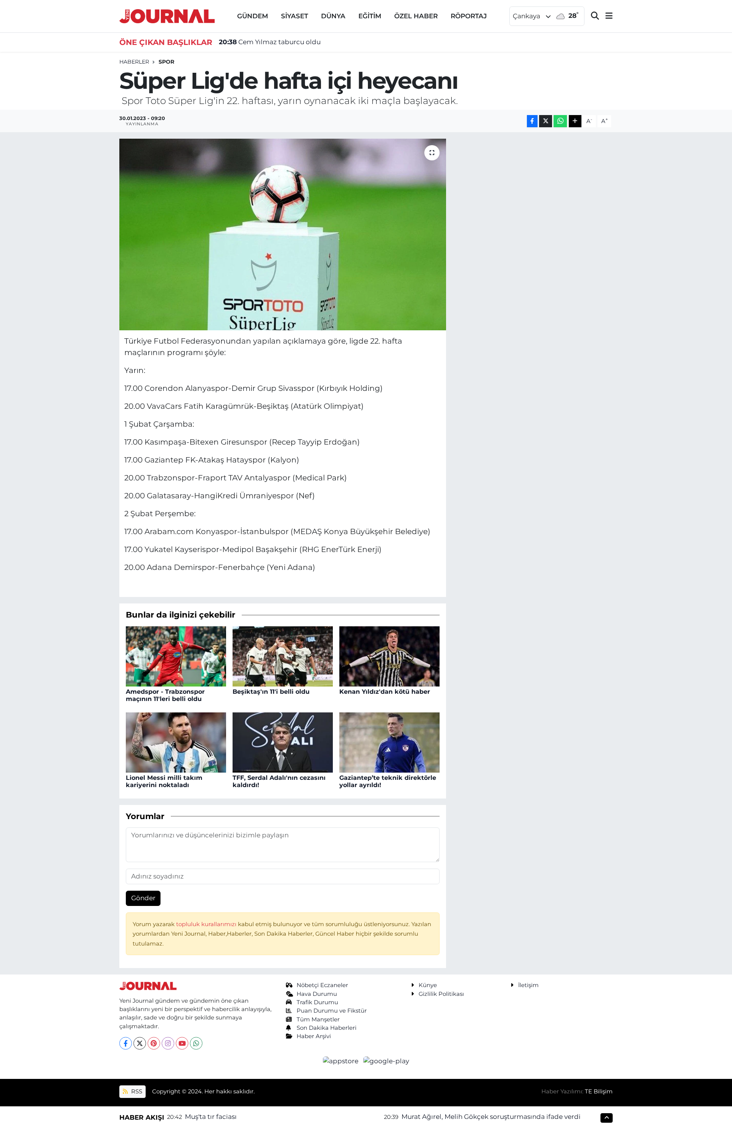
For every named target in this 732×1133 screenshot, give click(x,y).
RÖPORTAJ (469, 16)
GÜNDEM (252, 16)
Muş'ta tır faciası (211, 1116)
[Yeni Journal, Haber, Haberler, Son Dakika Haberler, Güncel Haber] (167, 15)
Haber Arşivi (314, 1036)
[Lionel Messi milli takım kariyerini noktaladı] (176, 742)
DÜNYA (333, 16)
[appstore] (341, 1060)
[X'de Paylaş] (545, 121)
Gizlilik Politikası (441, 994)
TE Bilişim (599, 1091)
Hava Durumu (317, 994)
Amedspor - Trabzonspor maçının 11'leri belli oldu (165, 695)
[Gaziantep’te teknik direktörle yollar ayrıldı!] (389, 742)
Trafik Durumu (317, 1002)
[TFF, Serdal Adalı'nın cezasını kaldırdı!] (283, 742)
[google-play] (386, 1060)
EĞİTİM (369, 16)
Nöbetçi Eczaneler (322, 985)
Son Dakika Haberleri (326, 1027)
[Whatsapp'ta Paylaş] (560, 121)
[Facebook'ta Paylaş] (532, 121)
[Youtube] (182, 1043)
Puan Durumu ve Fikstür (332, 1010)
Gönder (143, 898)
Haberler (134, 61)
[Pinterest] (154, 1043)
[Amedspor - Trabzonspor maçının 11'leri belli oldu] (176, 655)
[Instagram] (168, 1043)
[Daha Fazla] (575, 121)
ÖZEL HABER (416, 16)
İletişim (528, 985)
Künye (428, 985)
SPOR (166, 61)
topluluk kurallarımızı (207, 924)
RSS (136, 1091)
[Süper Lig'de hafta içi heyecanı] (282, 234)
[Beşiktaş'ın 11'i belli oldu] (283, 655)
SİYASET (294, 16)
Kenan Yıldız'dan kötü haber (384, 691)
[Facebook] (125, 1043)
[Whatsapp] (196, 1043)
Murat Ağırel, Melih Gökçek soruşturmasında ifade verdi (491, 1116)
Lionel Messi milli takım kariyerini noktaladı (164, 781)
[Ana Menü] (606, 16)
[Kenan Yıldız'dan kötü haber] (389, 655)
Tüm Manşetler (318, 1019)
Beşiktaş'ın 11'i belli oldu (271, 691)
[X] (139, 1043)
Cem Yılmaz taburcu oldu (270, 42)
